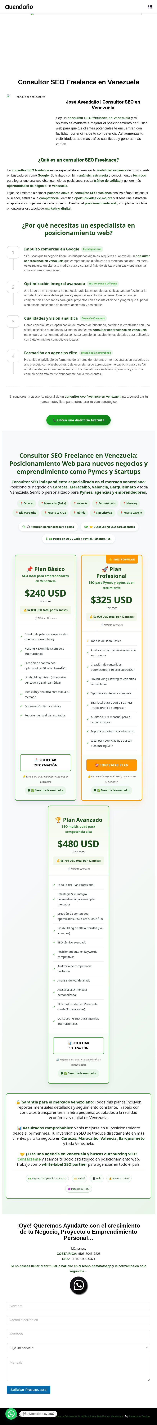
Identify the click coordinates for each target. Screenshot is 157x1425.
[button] (11, 1414)
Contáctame (29, 1159)
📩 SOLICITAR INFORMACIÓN (46, 762)
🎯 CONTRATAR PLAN (111, 765)
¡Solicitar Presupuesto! (28, 1390)
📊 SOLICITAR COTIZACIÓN (78, 1045)
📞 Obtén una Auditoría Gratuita (78, 420)
